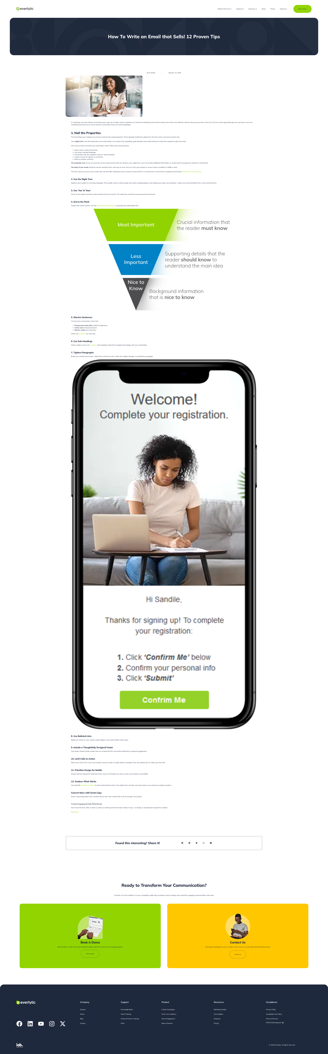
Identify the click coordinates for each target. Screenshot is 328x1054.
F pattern (93, 345)
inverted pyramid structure (106, 206)
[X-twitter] (63, 1024)
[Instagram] (52, 1024)
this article (82, 334)
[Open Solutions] (243, 9)
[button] (182, 843)
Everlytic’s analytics (88, 785)
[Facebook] (19, 1024)
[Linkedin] (30, 1024)
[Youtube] (41, 1024)
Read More (75, 812)
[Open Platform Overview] (230, 9)
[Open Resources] (256, 9)
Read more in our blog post (191, 172)
